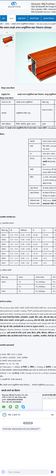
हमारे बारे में (21, 18)
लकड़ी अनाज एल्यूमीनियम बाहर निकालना (16, 385)
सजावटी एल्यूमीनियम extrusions (43, 385)
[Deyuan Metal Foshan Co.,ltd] (14, 5)
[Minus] (52, 414)
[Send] (52, 472)
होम (3, 18)
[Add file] (3, 472)
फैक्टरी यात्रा (34, 18)
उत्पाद (11, 18)
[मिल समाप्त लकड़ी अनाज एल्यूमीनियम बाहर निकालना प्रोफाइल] (7, 39)
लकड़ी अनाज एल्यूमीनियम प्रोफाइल (23, 24)
